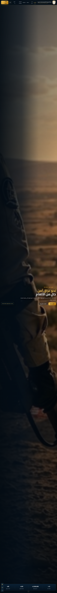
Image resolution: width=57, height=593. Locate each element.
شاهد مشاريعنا (43, 304)
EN (10, 2)
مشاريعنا (24, 2)
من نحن (32, 2)
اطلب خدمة (6, 2)
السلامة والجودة (20, 2)
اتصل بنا (14, 2)
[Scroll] (28, 591)
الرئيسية (35, 2)
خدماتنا (28, 2)
